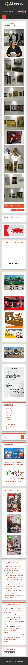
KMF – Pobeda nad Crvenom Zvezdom (12, 206)
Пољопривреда (10, 424)
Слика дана (9, 426)
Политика (8, 422)
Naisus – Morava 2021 (17, 210)
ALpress (16, 26)
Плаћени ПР (9, 419)
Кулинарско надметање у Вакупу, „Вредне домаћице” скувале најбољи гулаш (12, 568)
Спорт (7, 428)
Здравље (8, 415)
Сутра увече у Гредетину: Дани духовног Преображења (14, 610)
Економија (9, 411)
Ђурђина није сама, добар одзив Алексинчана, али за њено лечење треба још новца (14, 586)
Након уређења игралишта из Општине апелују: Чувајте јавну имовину (14, 621)
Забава (8, 413)
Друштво (8, 408)
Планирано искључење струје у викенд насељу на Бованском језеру (14, 579)
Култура (8, 417)
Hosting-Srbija (19, 661)
